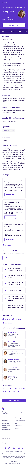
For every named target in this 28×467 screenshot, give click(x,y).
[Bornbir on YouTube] (22, 448)
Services (11, 31)
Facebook (8, 323)
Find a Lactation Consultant (6, 426)
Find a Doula (5, 420)
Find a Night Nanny (7, 429)
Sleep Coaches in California (14, 7)
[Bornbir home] (4, 2)
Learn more (10, 195)
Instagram (18, 319)
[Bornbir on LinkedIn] (14, 448)
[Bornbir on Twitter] (18, 448)
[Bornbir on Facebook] (5, 448)
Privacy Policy (18, 451)
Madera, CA (15, 391)
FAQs (19, 31)
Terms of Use (9, 451)
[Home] (3, 7)
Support (17, 428)
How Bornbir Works (20, 420)
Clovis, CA (5, 389)
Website (7, 319)
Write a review (8, 258)
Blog (16, 423)
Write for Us (18, 425)
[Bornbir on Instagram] (9, 448)
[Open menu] (25, 2)
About (3, 31)
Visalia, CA (22, 389)
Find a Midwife (5, 423)
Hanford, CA (6, 391)
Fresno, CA (13, 389)
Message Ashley (14, 25)
